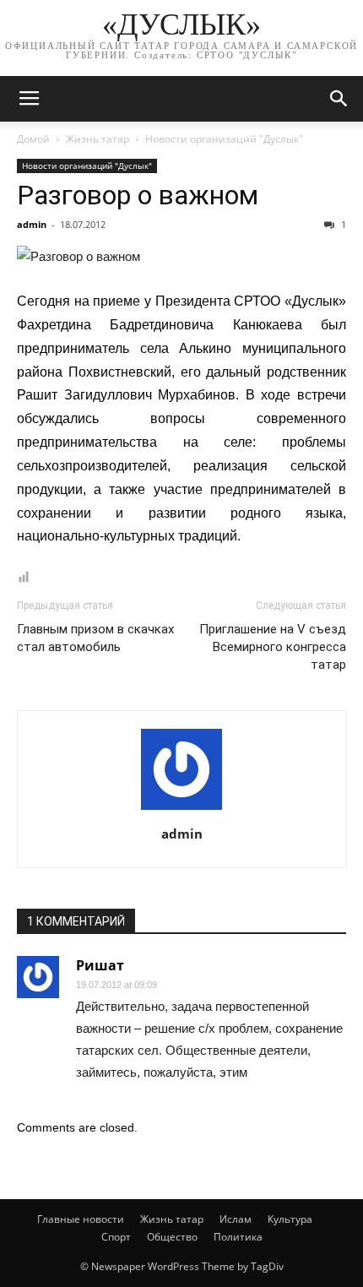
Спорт (116, 1237)
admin (31, 224)
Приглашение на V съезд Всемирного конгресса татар (272, 647)
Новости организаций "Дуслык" (224, 139)
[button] (339, 99)
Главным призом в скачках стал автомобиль (95, 638)
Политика (238, 1237)
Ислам (235, 1219)
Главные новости (80, 1219)
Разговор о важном (137, 195)
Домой (33, 139)
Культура (290, 1219)
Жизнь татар (97, 139)
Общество (172, 1237)
